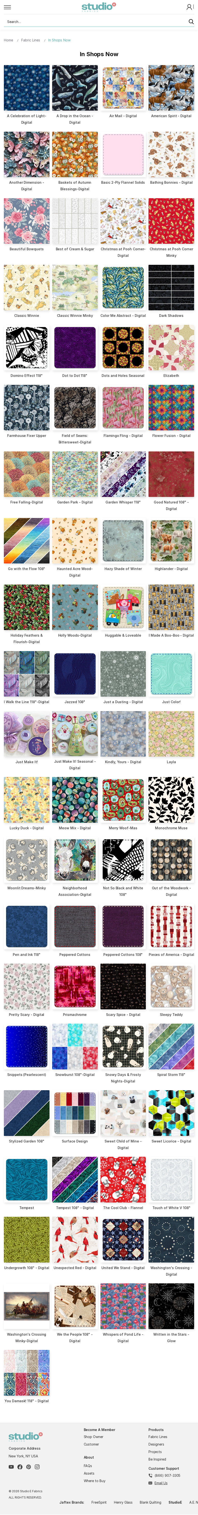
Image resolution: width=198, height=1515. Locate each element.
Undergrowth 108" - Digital (26, 1268)
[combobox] (99, 22)
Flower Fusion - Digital (171, 436)
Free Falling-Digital (26, 502)
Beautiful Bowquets (26, 249)
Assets (89, 1473)
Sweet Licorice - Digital (171, 1141)
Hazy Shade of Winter (123, 569)
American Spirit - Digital (171, 116)
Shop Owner (94, 1437)
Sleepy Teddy (171, 1015)
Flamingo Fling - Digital (123, 436)
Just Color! (171, 702)
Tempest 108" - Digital (75, 1208)
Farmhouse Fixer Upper (26, 436)
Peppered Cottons (74, 954)
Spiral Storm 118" (171, 1075)
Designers (156, 1444)
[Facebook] (19, 1466)
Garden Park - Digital (75, 502)
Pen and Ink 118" (26, 954)
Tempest (26, 1208)
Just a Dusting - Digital (123, 702)
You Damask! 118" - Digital (27, 1401)
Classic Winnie (26, 315)
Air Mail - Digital (123, 116)
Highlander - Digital (171, 569)
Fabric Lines (157, 1437)
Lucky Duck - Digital (26, 828)
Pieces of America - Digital (171, 954)
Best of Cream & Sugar (75, 249)
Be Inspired (157, 1459)
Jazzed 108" (74, 702)
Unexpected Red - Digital (75, 1268)
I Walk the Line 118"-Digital (26, 702)
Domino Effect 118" (26, 375)
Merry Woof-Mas (123, 828)
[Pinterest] (28, 1466)
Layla (171, 762)
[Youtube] (11, 1466)
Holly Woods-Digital (75, 635)
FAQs (88, 1466)
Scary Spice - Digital (123, 1015)
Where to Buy (95, 1481)
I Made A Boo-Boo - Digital (171, 635)
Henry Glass (123, 1502)
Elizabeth (171, 375)
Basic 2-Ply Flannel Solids (123, 182)
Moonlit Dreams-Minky (26, 888)
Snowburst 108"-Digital (75, 1075)
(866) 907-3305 (167, 1475)
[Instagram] (37, 1466)
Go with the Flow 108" (26, 569)
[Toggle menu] (43, 7)
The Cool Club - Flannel (123, 1208)
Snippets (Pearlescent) (26, 1075)
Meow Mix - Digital (75, 828)
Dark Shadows (171, 315)
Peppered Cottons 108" (123, 954)
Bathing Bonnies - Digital (171, 182)
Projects (155, 1452)
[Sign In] (190, 7)
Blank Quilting (150, 1502)
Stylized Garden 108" (26, 1141)
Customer (91, 1444)
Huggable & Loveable (123, 635)
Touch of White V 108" (171, 1208)
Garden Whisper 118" (123, 502)
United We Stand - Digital (123, 1268)
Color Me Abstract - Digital (123, 315)
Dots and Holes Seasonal (123, 375)
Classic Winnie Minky (75, 315)
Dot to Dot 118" (74, 375)
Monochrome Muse (171, 828)
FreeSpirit (99, 1502)
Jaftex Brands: (71, 1502)
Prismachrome (75, 1015)
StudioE (175, 1502)
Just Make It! (26, 762)
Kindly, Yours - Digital (123, 762)
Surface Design (75, 1141)
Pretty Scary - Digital (26, 1015)
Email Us (161, 1483)
